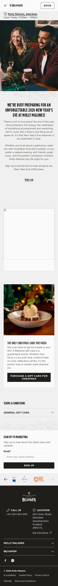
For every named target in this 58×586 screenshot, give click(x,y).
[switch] (51, 297)
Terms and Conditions (25, 581)
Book (47, 5)
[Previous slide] (6, 479)
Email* (7, 451)
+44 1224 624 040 (16, 514)
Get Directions (40, 532)
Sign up (29, 179)
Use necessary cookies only (29, 344)
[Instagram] (12, 560)
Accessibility (10, 575)
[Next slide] (52, 479)
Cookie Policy (25, 575)
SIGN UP (29, 465)
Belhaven (10, 551)
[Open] (5, 5)
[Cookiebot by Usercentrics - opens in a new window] (42, 239)
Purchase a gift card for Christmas (29, 377)
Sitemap (8, 581)
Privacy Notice (42, 575)
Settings (45, 326)
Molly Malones (14, 543)
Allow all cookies (29, 335)
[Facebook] (5, 560)
